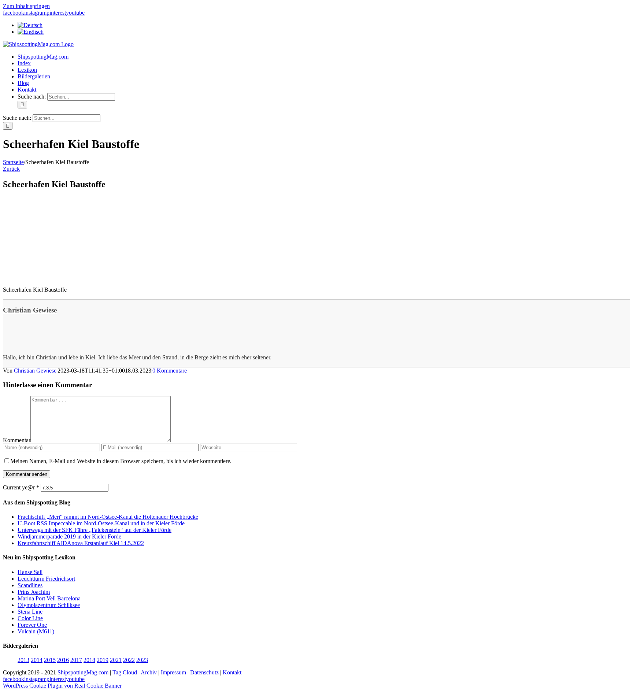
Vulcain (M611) (36, 631)
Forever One (32, 625)
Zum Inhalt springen (26, 6)
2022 (129, 660)
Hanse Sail (30, 572)
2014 (36, 660)
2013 (23, 660)
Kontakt (232, 672)
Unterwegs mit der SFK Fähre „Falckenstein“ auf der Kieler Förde (94, 530)
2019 (102, 660)
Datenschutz (204, 672)
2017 (76, 660)
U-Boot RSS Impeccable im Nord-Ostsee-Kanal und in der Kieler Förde (101, 523)
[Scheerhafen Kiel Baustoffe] (58, 277)
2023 (142, 660)
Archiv (149, 672)
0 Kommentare (169, 370)
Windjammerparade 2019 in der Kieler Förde (69, 536)
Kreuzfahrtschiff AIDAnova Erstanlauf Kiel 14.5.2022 (81, 543)
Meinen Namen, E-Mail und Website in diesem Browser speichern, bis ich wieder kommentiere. (121, 461)
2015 (50, 660)
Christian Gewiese (30, 310)
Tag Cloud (124, 672)
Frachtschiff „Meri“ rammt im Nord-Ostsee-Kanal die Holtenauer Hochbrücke (108, 517)
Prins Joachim (34, 592)
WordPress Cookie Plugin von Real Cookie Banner (62, 685)
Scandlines (30, 585)
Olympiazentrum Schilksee (49, 605)
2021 (116, 660)
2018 (89, 660)
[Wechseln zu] (30, 25)
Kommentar (16, 440)
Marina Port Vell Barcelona (49, 598)
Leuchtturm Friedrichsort (46, 579)
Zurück (11, 169)
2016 (63, 660)
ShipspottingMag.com (83, 672)
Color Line (30, 618)
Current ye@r (21, 487)
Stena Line (30, 611)
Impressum (173, 672)
